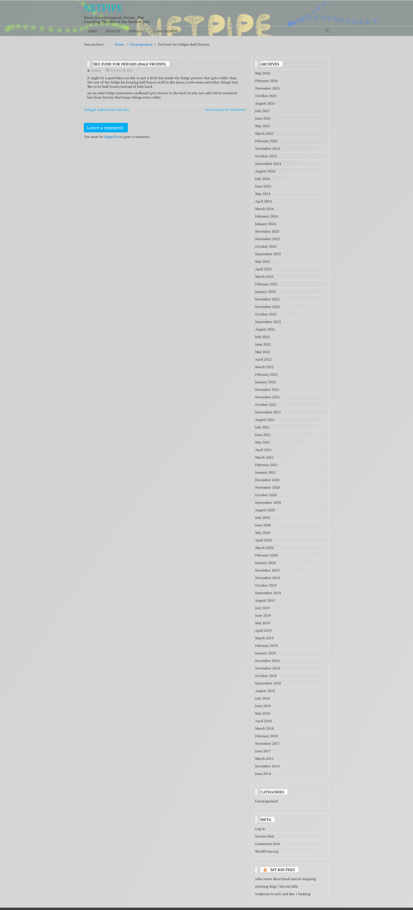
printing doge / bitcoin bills (276, 886)
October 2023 (266, 246)
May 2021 (262, 442)
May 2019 (262, 623)
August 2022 (265, 329)
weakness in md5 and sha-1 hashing (282, 893)
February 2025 (266, 141)
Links (92, 31)
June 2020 (263, 525)
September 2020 (268, 502)
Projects (113, 31)
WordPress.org (266, 851)
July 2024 (262, 178)
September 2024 (268, 163)
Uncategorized (266, 801)
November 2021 (267, 397)
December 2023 (267, 231)
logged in (111, 136)
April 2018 (263, 720)
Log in (260, 828)
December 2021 (267, 389)
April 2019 (263, 630)
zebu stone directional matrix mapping (285, 878)
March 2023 (264, 276)
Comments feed (267, 843)
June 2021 (263, 434)
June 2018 (263, 705)
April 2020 (263, 540)
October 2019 (266, 585)
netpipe (96, 70)
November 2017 (267, 743)
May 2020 (262, 532)
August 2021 (265, 419)
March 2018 (264, 728)
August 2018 (265, 690)
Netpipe (103, 7)
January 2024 (265, 223)
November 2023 (267, 238)
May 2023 (262, 261)
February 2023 (266, 284)
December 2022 (267, 299)
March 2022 (264, 367)
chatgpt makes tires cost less (106, 109)
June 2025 (263, 118)
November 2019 (267, 577)
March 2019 (264, 638)
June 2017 (263, 751)
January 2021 (265, 472)
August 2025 (265, 103)
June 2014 (263, 773)
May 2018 (262, 713)
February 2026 (266, 80)
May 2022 (262, 351)
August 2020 (265, 510)
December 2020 (267, 479)
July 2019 (262, 608)
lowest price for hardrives (225, 109)
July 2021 (262, 427)
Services (136, 31)
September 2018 (268, 683)
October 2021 (266, 404)
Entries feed (264, 836)
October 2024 (266, 156)
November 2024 (267, 148)
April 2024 (263, 201)
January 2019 (265, 653)
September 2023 (268, 254)
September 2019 (268, 592)
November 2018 (267, 668)
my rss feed (283, 869)
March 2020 (264, 547)
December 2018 (267, 660)
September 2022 (268, 321)
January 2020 (265, 562)
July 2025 (262, 110)
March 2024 (264, 208)
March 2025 (264, 133)
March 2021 (264, 457)
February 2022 (266, 374)
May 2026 (262, 73)
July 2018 (262, 698)
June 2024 (263, 186)
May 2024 (262, 193)
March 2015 (264, 758)
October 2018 (266, 675)
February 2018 (266, 736)
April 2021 (263, 449)
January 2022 (265, 382)
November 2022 (267, 306)
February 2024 (266, 216)
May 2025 (262, 126)
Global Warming (165, 31)
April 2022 (263, 359)
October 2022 (266, 314)
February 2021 (266, 464)
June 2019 (263, 615)
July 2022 (262, 336)
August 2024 (265, 171)
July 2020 (262, 517)
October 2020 (266, 495)
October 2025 (266, 95)
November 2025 (267, 88)
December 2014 (267, 766)
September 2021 (268, 412)
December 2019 (267, 570)
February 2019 (266, 645)
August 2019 (265, 600)
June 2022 (263, 344)
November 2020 (267, 487)
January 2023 (265, 291)
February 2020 (266, 555)
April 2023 (263, 269)
